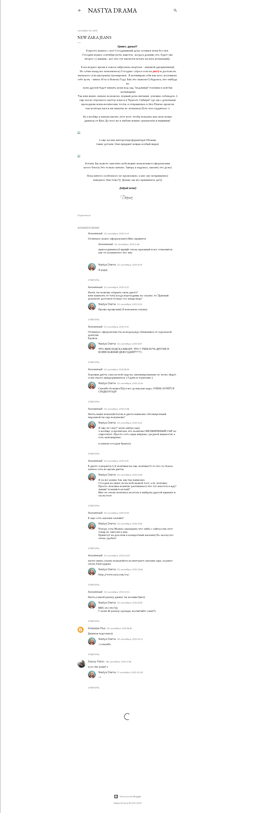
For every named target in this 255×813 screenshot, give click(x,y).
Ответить (93, 280)
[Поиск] (175, 9)
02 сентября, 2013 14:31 (116, 326)
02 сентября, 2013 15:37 (129, 343)
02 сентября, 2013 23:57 (130, 602)
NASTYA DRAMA (112, 10)
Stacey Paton (96, 661)
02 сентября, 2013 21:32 (116, 513)
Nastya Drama (107, 264)
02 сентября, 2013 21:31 (116, 461)
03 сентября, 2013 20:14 (130, 639)
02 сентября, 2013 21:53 (129, 523)
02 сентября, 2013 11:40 (116, 233)
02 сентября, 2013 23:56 (130, 569)
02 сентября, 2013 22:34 (117, 592)
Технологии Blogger (130, 796)
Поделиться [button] (84, 215)
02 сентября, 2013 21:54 (129, 422)
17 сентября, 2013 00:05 (130, 672)
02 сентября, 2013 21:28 (116, 409)
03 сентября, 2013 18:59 (119, 628)
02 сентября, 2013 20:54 (130, 383)
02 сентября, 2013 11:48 (126, 244)
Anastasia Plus (96, 628)
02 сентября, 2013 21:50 (129, 474)
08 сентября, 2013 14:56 (118, 661)
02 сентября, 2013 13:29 (129, 264)
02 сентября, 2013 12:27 (116, 287)
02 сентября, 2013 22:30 (117, 555)
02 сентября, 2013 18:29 (116, 369)
